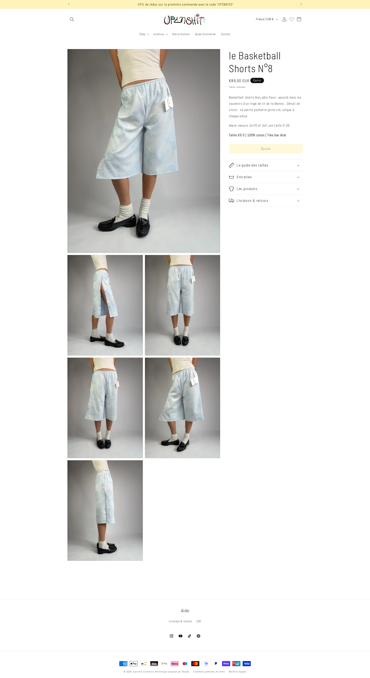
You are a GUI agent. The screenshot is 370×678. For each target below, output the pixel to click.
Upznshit (137, 671)
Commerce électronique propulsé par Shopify (166, 671)
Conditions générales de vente (209, 671)
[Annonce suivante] (301, 4)
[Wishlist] (291, 19)
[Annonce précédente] (68, 4)
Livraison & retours (180, 621)
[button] (72, 19)
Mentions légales (237, 671)
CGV (198, 621)
